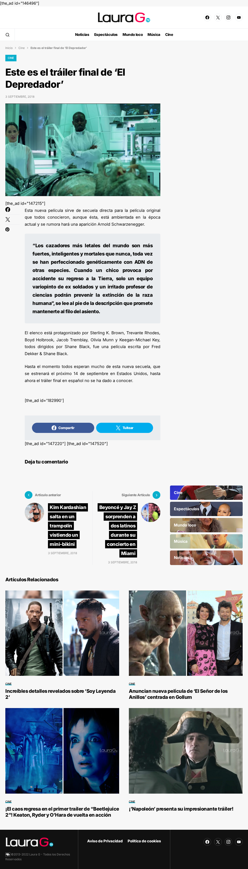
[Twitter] (218, 17)
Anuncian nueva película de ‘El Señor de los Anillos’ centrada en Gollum (178, 694)
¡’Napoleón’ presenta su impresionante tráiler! (181, 809)
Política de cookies (144, 841)
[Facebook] (207, 17)
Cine (21, 48)
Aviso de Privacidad (105, 841)
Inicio (9, 48)
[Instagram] (228, 17)
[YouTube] (239, 17)
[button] (7, 34)
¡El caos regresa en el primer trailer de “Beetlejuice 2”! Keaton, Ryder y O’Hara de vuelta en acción (62, 812)
